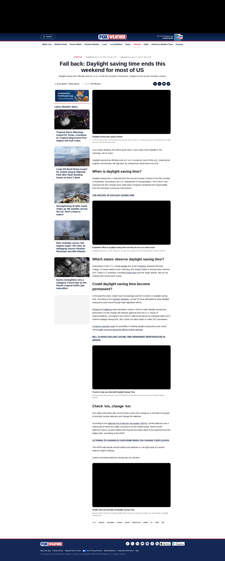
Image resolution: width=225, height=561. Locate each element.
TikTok (152, 543)
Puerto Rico (131, 273)
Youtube (142, 543)
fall (117, 163)
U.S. (156, 160)
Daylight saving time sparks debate (107, 137)
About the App (45, 551)
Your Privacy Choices (94, 551)
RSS (157, 543)
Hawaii (124, 266)
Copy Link (168, 84)
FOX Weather (95, 84)
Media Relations (110, 551)
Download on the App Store (165, 544)
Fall (162, 522)
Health (127, 522)
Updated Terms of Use (73, 551)
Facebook (155, 84)
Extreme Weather (91, 44)
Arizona (142, 266)
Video (146, 44)
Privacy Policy (58, 551)
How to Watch (76, 44)
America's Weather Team (162, 44)
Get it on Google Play (178, 544)
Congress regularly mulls (103, 326)
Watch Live (47, 44)
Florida (95, 309)
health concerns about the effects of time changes (120, 329)
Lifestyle (137, 44)
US (151, 522)
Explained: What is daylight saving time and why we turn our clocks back (123, 247)
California (107, 309)
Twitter (159, 84)
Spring (145, 522)
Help (137, 551)
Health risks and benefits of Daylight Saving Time (113, 510)
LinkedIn (147, 543)
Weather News (60, 44)
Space (128, 44)
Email (164, 84)
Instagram (137, 543)
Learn (104, 44)
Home (157, 522)
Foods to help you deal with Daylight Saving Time (113, 392)
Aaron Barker (62, 84)
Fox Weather (112, 36)
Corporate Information (126, 551)
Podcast (179, 44)
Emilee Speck (74, 84)
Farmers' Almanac (120, 299)
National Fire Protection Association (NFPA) (127, 423)
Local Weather (116, 44)
